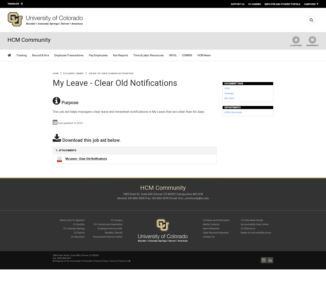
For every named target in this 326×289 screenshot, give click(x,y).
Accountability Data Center (255, 224)
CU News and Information (216, 220)
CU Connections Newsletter (108, 224)
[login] (129, 261)
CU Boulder (79, 224)
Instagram (264, 260)
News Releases (211, 228)
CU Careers (254, 4)
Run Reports (120, 55)
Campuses (310, 4)
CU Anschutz (78, 237)
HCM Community (233, 112)
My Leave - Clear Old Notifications (86, 158)
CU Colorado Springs (74, 228)
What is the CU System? (72, 220)
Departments (312, 46)
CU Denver (79, 232)
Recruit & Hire (40, 55)
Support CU (237, 4)
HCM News (204, 55)
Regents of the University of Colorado (73, 261)
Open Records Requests (216, 232)
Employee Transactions (69, 55)
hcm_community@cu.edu (193, 198)
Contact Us (209, 237)
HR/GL (173, 55)
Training (21, 55)
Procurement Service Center (107, 237)
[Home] (45, 26)
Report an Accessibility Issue (256, 232)
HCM (227, 88)
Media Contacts (211, 224)
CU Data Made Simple (252, 220)
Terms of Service (118, 261)
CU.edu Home (296, 46)
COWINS (187, 55)
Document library (73, 73)
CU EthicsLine (248, 228)
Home (56, 73)
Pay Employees (98, 55)
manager (229, 93)
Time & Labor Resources (148, 55)
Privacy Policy (101, 261)
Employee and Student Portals (282, 4)
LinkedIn (270, 260)
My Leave (229, 98)
